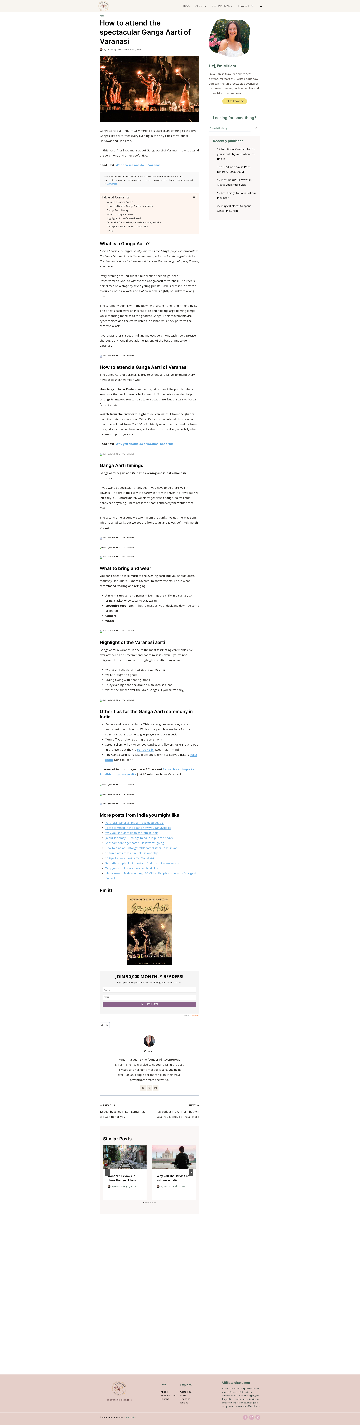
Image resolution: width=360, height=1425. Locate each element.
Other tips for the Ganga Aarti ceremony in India (134, 222)
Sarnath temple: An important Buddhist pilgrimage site (142, 863)
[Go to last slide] (107, 1172)
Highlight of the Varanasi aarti (124, 218)
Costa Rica (186, 1391)
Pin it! (110, 230)
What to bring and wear (120, 214)
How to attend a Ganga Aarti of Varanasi (130, 206)
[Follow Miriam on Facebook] (143, 1088)
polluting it (145, 749)
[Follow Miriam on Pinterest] (155, 1088)
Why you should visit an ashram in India (131, 833)
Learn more (111, 183)
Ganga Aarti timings (118, 210)
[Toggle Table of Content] (193, 197)
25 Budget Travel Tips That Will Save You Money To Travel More (178, 1111)
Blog (186, 5)
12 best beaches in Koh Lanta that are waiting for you (122, 1111)
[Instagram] (257, 1417)
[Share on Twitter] (3, 722)
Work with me (168, 1395)
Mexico (184, 1395)
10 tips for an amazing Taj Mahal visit (130, 858)
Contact (165, 1399)
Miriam (109, 49)
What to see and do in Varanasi (138, 165)
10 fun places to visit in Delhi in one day (131, 853)
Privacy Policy (130, 1417)
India (104, 1025)
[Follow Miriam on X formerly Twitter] (149, 1088)
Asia (102, 15)
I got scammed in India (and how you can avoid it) (138, 828)
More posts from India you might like (127, 226)
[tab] (143, 1202)
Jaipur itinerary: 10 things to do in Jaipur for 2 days (139, 838)
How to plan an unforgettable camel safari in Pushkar (141, 848)
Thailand (185, 1399)
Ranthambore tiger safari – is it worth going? (135, 843)
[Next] (191, 1172)
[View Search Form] (261, 6)
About (164, 1391)
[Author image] (101, 49)
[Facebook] (245, 1417)
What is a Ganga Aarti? (119, 202)
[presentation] (125, 1157)
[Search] (256, 128)
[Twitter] (251, 1417)
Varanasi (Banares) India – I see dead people (134, 823)
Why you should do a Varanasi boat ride (145, 444)
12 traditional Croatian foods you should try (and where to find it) (236, 153)
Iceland (184, 1402)
